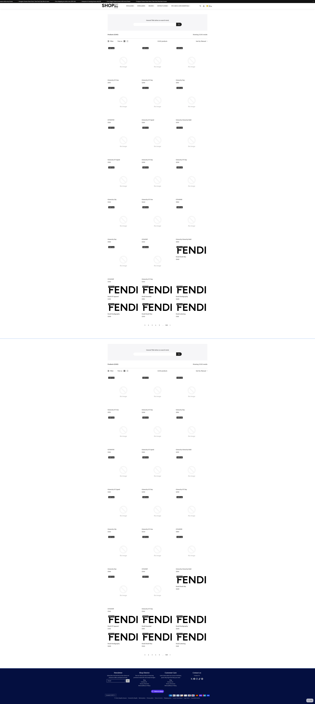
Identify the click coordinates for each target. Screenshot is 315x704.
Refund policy (142, 698)
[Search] (200, 6)
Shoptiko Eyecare (122, 698)
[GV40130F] (123, 261)
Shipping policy (167, 698)
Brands (151, 6)
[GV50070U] (123, 102)
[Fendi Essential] (157, 289)
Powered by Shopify (132, 698)
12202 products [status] (162, 41)
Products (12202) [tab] (113, 34)
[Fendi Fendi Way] (157, 307)
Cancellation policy (195, 698)
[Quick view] (137, 76)
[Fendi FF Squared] (123, 289)
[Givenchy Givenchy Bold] (191, 102)
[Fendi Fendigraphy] (191, 289)
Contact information (178, 698)
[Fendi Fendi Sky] (191, 250)
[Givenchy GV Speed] (157, 102)
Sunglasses (141, 6)
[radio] (124, 41)
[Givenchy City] (123, 181)
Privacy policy (150, 698)
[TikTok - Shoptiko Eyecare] (199, 679)
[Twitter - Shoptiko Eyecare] (192, 679)
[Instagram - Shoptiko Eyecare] (197, 679)
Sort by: (201, 41)
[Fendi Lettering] (191, 307)
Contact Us (197, 675)
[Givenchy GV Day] (157, 62)
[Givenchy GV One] (123, 62)
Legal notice (187, 698)
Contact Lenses (162, 6)
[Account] (203, 6)
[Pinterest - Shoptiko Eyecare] (202, 679)
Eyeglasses (130, 6)
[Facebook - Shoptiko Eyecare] (194, 679)
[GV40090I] (191, 181)
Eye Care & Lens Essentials (180, 6)
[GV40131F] (157, 221)
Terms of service (159, 698)
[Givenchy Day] (191, 62)
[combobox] (157, 24)
